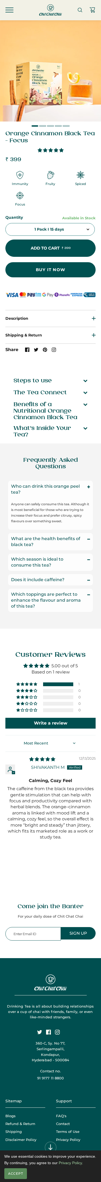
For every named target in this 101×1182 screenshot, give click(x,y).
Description (16, 318)
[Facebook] (50, 1034)
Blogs (10, 1116)
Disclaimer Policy (20, 1139)
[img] (42, 759)
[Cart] (92, 10)
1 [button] (35, 126)
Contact (63, 1124)
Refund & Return (20, 1124)
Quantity (14, 217)
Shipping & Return (23, 335)
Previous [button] (7, 113)
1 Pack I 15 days (49, 229)
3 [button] (50, 126)
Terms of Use (67, 1131)
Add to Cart (50, 248)
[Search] (80, 10)
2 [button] (42, 126)
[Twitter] (41, 1034)
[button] (51, 150)
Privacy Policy (68, 1139)
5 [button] (66, 126)
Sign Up (78, 933)
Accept (15, 1173)
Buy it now (50, 269)
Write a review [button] (50, 723)
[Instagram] (59, 1034)
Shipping (13, 1131)
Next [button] (93, 113)
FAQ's (61, 1116)
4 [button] (58, 126)
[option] (50, 71)
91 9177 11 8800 (50, 1078)
